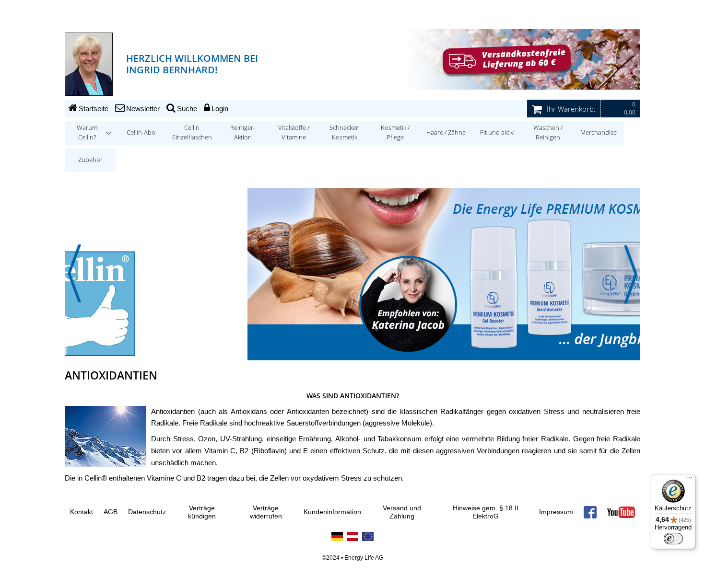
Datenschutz (147, 512)
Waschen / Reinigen (548, 132)
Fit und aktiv (497, 132)
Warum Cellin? (87, 132)
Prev (74, 273)
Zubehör (90, 160)
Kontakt (81, 512)
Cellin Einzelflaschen (192, 132)
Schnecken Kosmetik (344, 132)
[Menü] (689, 480)
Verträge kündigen (202, 512)
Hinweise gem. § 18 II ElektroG (485, 512)
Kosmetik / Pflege (395, 132)
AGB (111, 512)
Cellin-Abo (141, 132)
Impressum (556, 512)
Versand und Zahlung (402, 512)
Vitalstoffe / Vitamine (293, 132)
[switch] (673, 538)
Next (630, 273)
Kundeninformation (332, 512)
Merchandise (598, 132)
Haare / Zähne (446, 132)
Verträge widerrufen (266, 512)
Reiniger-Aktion (242, 132)
